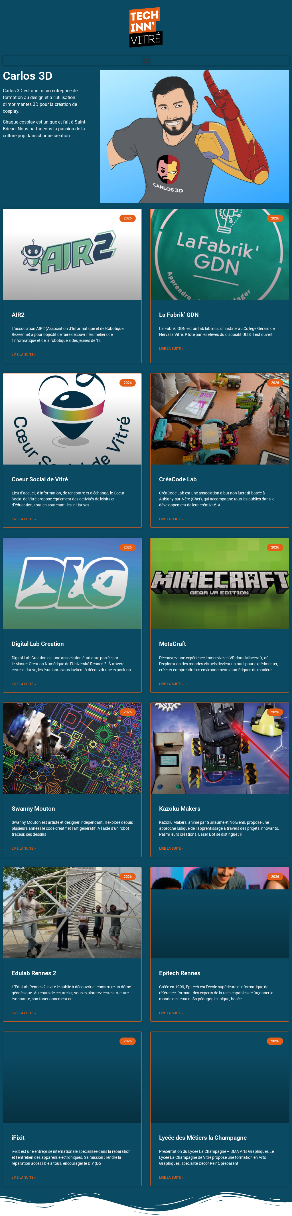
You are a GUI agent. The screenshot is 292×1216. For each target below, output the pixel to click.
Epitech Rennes (179, 973)
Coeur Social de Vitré (40, 479)
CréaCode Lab (178, 479)
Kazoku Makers (179, 808)
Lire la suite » (24, 355)
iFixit (18, 1137)
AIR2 (18, 314)
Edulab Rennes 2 (34, 973)
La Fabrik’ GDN (179, 314)
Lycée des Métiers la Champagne (203, 1137)
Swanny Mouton (33, 808)
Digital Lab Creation (38, 643)
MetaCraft (172, 643)
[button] (146, 60)
